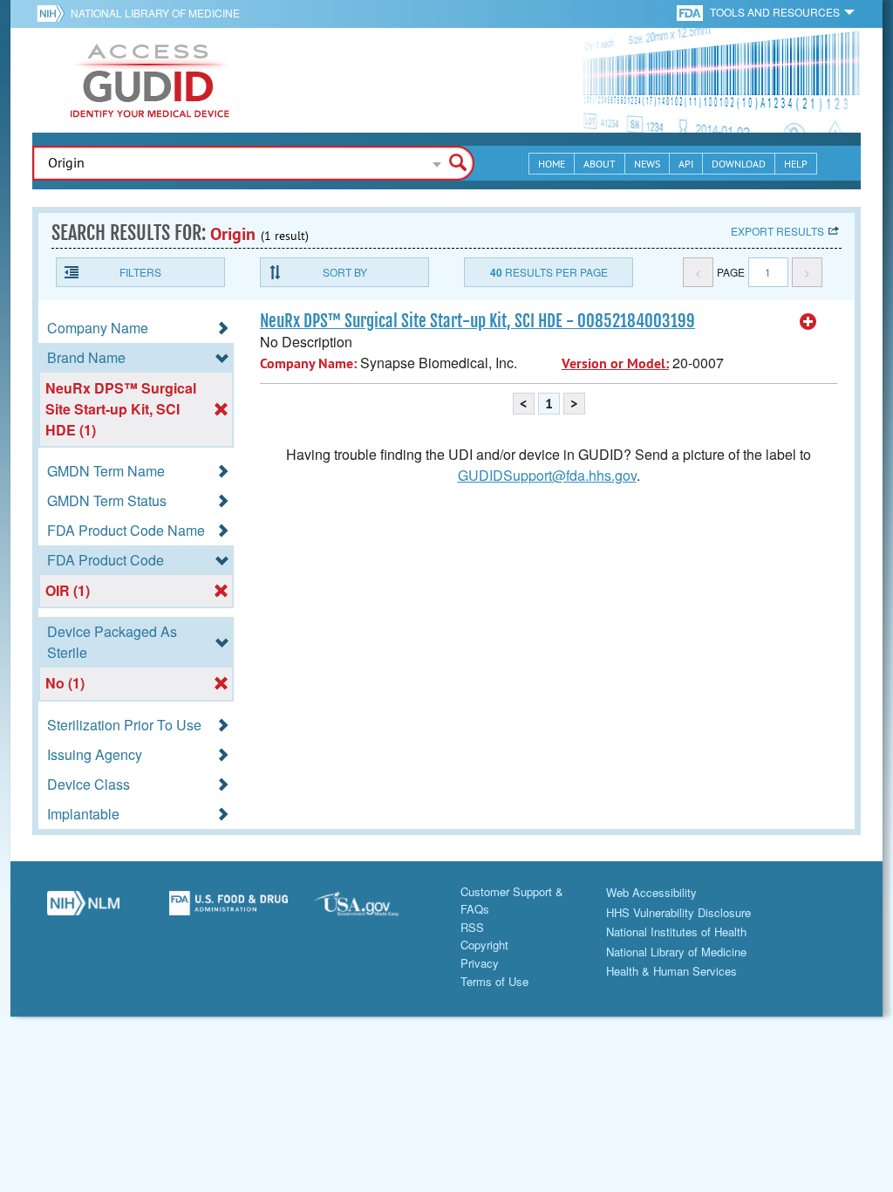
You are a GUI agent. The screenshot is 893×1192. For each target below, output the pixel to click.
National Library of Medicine (155, 12)
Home (551, 163)
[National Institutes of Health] (54, 13)
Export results (777, 230)
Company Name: (308, 363)
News (647, 163)
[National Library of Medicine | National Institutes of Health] (83, 910)
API (685, 163)
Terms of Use (494, 981)
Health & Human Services (671, 971)
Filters (140, 271)
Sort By (345, 271)
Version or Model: (615, 363)
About (599, 163)
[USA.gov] (373, 910)
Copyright (484, 944)
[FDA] (691, 11)
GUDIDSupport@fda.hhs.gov (547, 475)
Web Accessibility (651, 892)
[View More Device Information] (808, 322)
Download (739, 163)
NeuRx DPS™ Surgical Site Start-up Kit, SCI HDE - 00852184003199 (477, 321)
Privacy (479, 963)
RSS (472, 927)
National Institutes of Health (676, 931)
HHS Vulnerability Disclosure (678, 912)
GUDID (150, 80)
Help (796, 163)
